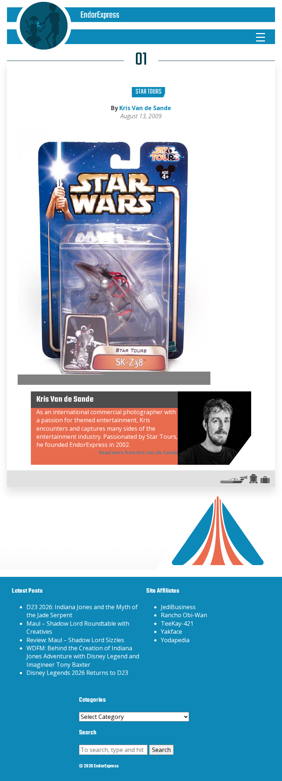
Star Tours (148, 92)
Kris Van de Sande (145, 108)
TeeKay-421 (177, 623)
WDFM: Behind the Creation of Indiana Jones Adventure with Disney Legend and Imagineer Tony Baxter (82, 656)
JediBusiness (178, 607)
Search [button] (161, 750)
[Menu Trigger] (260, 36)
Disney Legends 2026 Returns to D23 (77, 673)
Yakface (171, 632)
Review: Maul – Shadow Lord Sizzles (75, 640)
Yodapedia (175, 640)
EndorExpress (99, 15)
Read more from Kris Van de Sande (138, 452)
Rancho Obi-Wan (184, 615)
